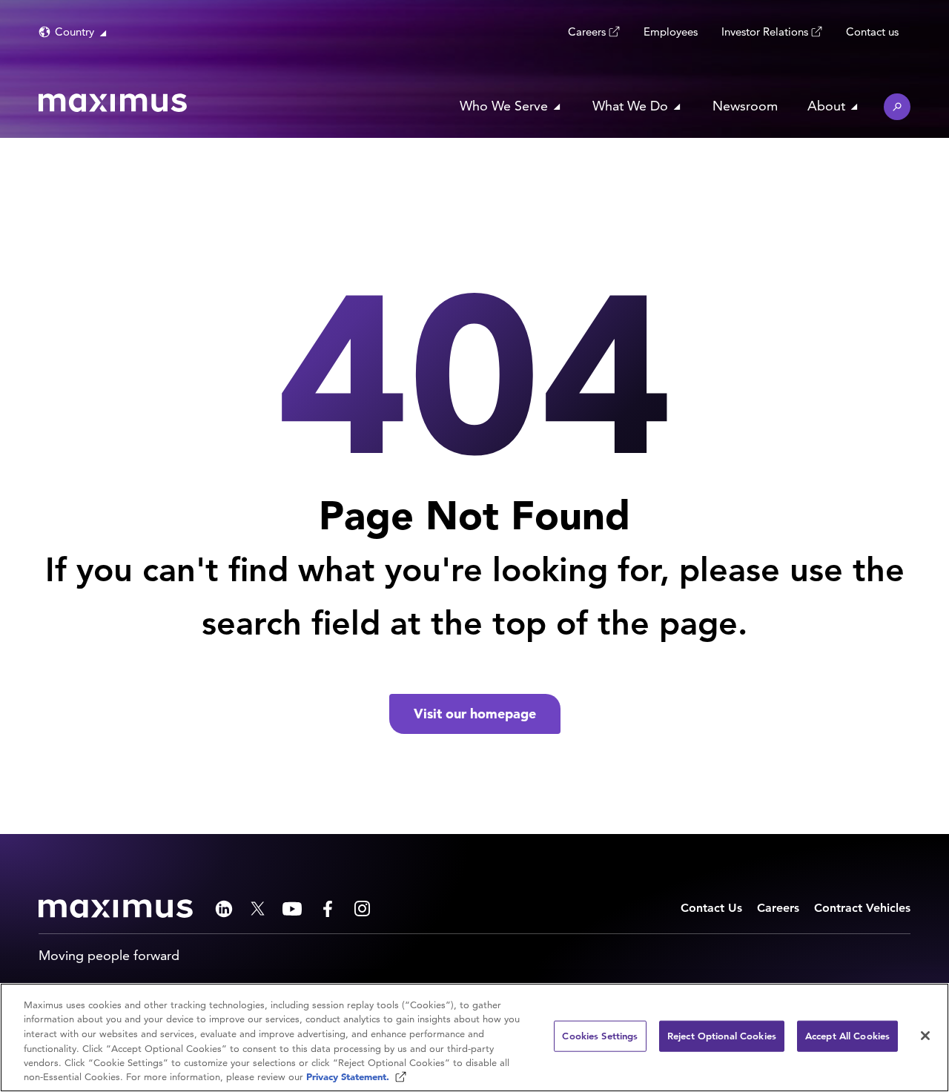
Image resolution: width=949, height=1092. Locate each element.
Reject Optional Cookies (721, 1036)
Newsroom (745, 105)
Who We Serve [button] (504, 105)
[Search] (897, 106)
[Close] (925, 1035)
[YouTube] (292, 909)
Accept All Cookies (847, 1036)
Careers (587, 31)
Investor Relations (764, 31)
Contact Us (711, 908)
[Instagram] (362, 908)
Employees (671, 31)
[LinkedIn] (224, 909)
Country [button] (74, 31)
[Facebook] (328, 909)
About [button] (826, 105)
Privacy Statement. (349, 1077)
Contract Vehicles (862, 908)
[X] (258, 908)
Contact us (872, 31)
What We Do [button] (630, 105)
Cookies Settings (600, 1036)
